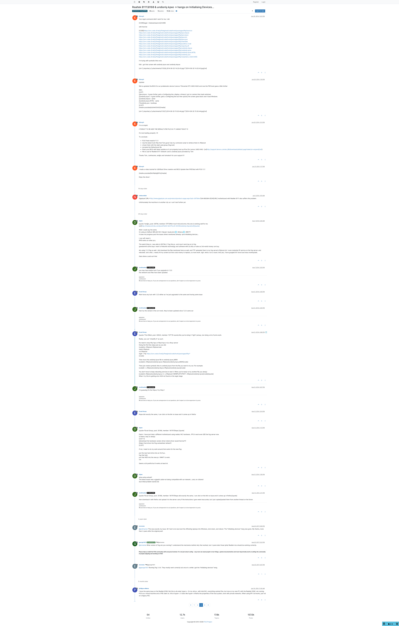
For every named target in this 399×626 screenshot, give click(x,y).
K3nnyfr (141, 16)
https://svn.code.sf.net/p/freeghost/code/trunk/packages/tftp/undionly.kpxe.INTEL (167, 52)
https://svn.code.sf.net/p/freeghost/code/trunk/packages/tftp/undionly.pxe (164, 54)
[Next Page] (208, 605)
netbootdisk (143, 195)
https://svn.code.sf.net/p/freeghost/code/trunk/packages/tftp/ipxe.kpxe (163, 35)
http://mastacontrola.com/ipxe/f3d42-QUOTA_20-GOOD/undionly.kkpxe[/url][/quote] (171, 226)
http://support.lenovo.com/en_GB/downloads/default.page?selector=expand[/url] (234, 149)
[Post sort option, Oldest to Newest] (252, 10)
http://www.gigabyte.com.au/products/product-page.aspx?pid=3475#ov (175, 198)
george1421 (142, 542)
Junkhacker (142, 267)
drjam (140, 221)
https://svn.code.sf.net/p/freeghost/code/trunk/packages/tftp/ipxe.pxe (163, 39)
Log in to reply (260, 11)
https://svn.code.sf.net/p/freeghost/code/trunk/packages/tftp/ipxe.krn (163, 37)
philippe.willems (144, 588)
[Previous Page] (191, 605)
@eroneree (161, 542)
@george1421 (151, 565)
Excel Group (143, 291)
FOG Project (208, 622)
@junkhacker (143, 529)
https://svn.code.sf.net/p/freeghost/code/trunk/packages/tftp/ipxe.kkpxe (164, 33)
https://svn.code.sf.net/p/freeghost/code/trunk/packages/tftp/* (168, 354)
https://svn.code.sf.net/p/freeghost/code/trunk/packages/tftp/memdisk (163, 41)
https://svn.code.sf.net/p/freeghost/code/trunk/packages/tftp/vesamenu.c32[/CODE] (168, 57)
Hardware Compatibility (140, 11)
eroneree (142, 526)
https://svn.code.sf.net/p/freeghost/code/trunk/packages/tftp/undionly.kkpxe (165, 48)
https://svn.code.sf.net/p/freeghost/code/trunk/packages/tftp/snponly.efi (164, 46)
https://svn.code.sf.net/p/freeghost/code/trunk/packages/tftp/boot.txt (168, 30)
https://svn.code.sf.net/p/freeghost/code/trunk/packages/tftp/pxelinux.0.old (165, 44)
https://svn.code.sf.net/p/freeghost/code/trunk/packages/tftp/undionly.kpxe (165, 50)
